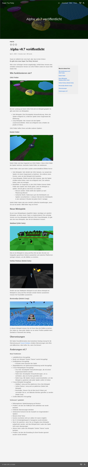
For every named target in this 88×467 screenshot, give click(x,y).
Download (65, 3)
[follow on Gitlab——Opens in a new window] (80, 3)
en (59, 3)
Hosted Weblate (25, 343)
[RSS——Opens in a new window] (84, 3)
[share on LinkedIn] (16, 45)
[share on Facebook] (11, 45)
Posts (75, 3)
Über (70, 3)
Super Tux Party (8, 3)
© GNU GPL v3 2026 (8, 464)
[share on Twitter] (13, 45)
